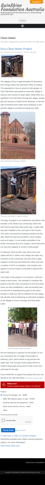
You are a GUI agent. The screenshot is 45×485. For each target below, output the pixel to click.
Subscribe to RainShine (35, 462)
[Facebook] (22, 25)
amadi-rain (19, 52)
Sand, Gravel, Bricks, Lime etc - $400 (17, 406)
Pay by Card (8, 430)
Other (5, 410)
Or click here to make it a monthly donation (18, 436)
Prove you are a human (9, 415)
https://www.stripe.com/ (10, 446)
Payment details (20, 430)
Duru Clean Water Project (16, 48)
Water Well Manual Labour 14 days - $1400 (19, 399)
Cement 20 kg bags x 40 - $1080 (15, 395)
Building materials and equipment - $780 (18, 403)
